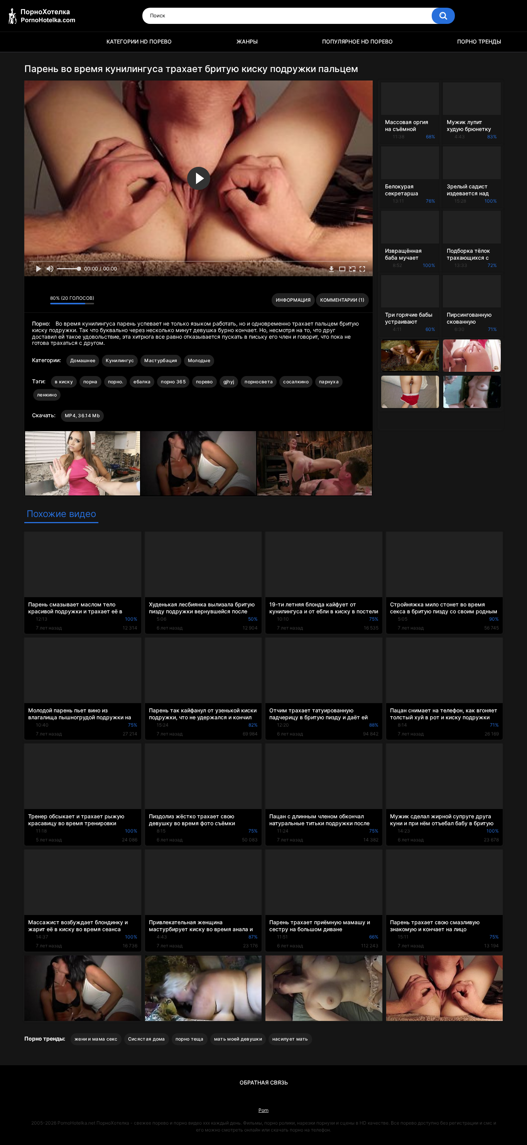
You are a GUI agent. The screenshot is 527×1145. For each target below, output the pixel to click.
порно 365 (173, 381)
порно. (115, 381)
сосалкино (296, 381)
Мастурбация (160, 360)
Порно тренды (479, 41)
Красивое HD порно (34, 42)
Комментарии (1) (342, 300)
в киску (64, 381)
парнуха (329, 381)
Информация (293, 300)
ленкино (47, 395)
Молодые (199, 360)
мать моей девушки (238, 1039)
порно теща (190, 1039)
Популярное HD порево (357, 41)
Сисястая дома (146, 1039)
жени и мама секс (96, 1039)
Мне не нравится (42, 300)
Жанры (247, 41)
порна (90, 381)
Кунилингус (120, 360)
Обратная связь (264, 1082)
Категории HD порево (139, 41)
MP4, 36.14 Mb (82, 415)
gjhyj (229, 381)
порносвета (259, 381)
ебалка (141, 381)
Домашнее (82, 360)
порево (204, 381)
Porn (263, 1110)
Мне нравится (32, 300)
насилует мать (290, 1039)
